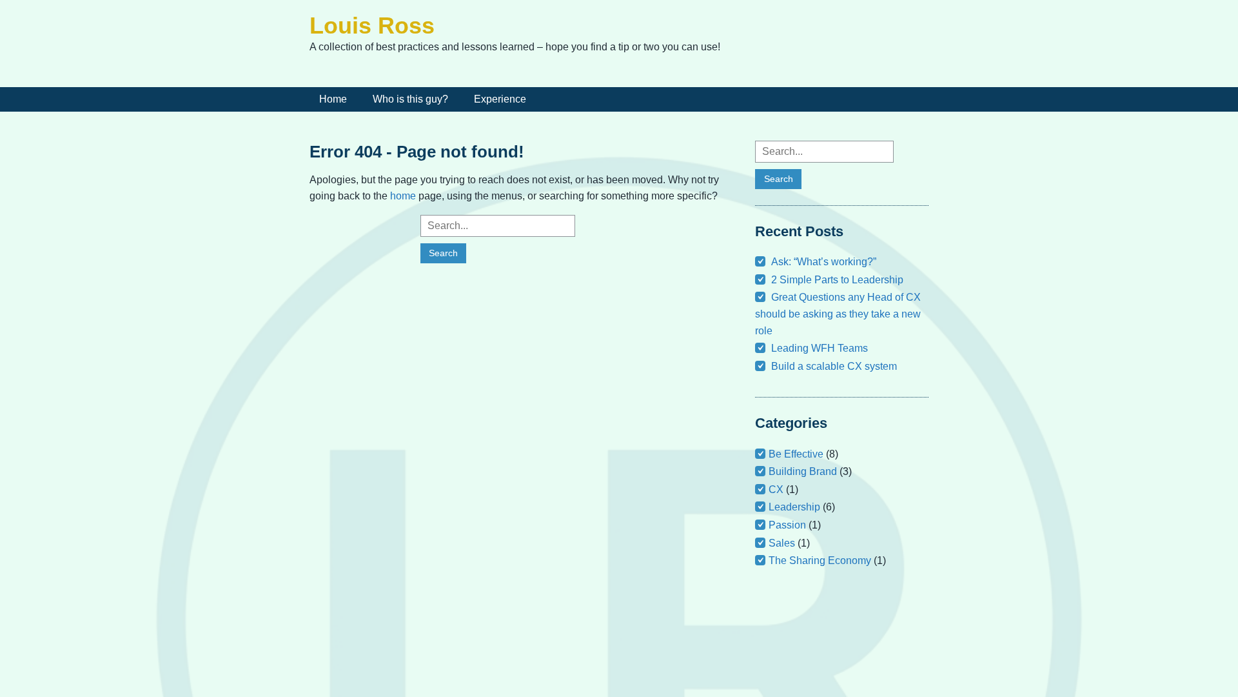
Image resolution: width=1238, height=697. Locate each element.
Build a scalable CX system (834, 366)
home (403, 195)
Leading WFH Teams (819, 348)
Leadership (794, 506)
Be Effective (796, 454)
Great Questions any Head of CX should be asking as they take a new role (838, 314)
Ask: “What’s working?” (823, 261)
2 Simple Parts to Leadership (837, 279)
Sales (782, 543)
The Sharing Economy (820, 560)
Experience (500, 99)
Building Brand (803, 471)
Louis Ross (372, 25)
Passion (787, 525)
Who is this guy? (410, 99)
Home (333, 99)
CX (776, 489)
